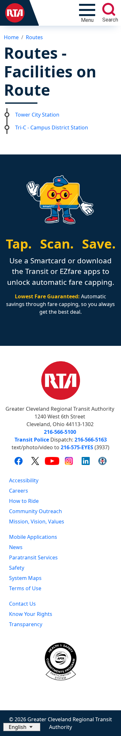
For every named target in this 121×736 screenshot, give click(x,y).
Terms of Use (25, 588)
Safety (16, 567)
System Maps (25, 578)
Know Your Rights (30, 614)
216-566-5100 (60, 431)
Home (11, 37)
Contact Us (22, 603)
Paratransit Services (33, 557)
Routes (34, 37)
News (16, 547)
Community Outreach (35, 511)
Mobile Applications (33, 536)
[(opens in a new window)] (19, 460)
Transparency (25, 624)
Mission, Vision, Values (36, 521)
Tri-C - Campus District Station (51, 127)
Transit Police (32, 439)
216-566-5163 (91, 439)
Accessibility (23, 480)
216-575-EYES (77, 447)
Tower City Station (37, 114)
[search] (108, 9)
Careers (18, 490)
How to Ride (24, 500)
